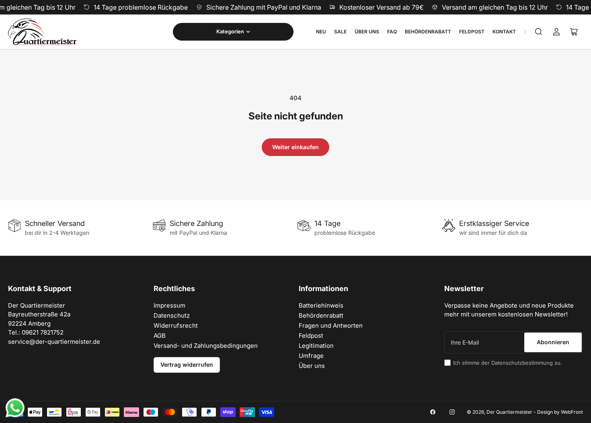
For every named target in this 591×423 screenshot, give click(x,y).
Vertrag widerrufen (186, 364)
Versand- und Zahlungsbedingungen (206, 345)
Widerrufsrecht (176, 325)
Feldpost (471, 32)
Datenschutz (172, 315)
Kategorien (230, 31)
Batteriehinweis (321, 305)
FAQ (392, 32)
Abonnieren (553, 342)
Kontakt (504, 32)
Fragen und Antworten (331, 325)
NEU (321, 32)
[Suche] (539, 32)
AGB (160, 335)
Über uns (367, 32)
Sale (340, 32)
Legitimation (316, 345)
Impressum (169, 305)
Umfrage (311, 355)
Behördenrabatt (428, 32)
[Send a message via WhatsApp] (15, 408)
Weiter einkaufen (295, 147)
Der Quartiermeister (509, 412)
